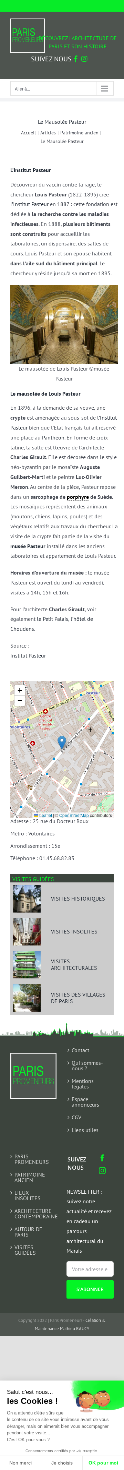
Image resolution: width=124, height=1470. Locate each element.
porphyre (78, 496)
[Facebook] (102, 1158)
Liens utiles (85, 1130)
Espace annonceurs (85, 1101)
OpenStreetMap (74, 815)
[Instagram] (102, 1170)
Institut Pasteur (28, 655)
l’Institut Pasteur (29, 204)
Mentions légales (83, 1083)
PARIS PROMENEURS (31, 1159)
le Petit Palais (52, 618)
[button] (62, 743)
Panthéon (53, 437)
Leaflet (45, 815)
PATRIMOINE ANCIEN (29, 1177)
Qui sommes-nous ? (87, 1065)
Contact (80, 1050)
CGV (76, 1117)
